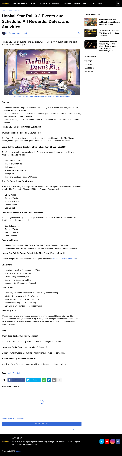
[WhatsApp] (44, 380)
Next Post (76, 438)
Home (4, 11)
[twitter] (101, 450)
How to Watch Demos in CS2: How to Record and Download (109, 33)
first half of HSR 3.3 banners (64, 259)
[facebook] (118, 450)
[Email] (54, 380)
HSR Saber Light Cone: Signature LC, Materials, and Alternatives (13, 412)
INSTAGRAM (89, 71)
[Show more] (59, 380)
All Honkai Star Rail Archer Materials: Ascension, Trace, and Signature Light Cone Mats (67, 415)
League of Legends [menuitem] (49, 3)
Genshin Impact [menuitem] (20, 3)
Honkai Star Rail (14, 11)
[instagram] (112, 450)
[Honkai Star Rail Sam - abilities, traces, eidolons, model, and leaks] (90, 22)
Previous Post (8, 438)
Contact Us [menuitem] (96, 3)
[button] (118, 3)
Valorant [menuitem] (66, 3)
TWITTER (88, 61)
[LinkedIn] (49, 380)
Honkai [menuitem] (33, 3)
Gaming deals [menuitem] (80, 3)
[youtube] (107, 450)
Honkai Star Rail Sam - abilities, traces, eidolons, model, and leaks (109, 22)
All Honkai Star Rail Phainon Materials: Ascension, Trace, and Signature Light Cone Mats (39, 415)
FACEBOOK (89, 68)
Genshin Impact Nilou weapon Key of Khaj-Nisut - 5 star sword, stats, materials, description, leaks (108, 46)
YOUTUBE (88, 64)
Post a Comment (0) (42, 432)
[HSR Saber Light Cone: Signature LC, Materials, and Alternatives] (14, 399)
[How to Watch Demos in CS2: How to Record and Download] (90, 33)
